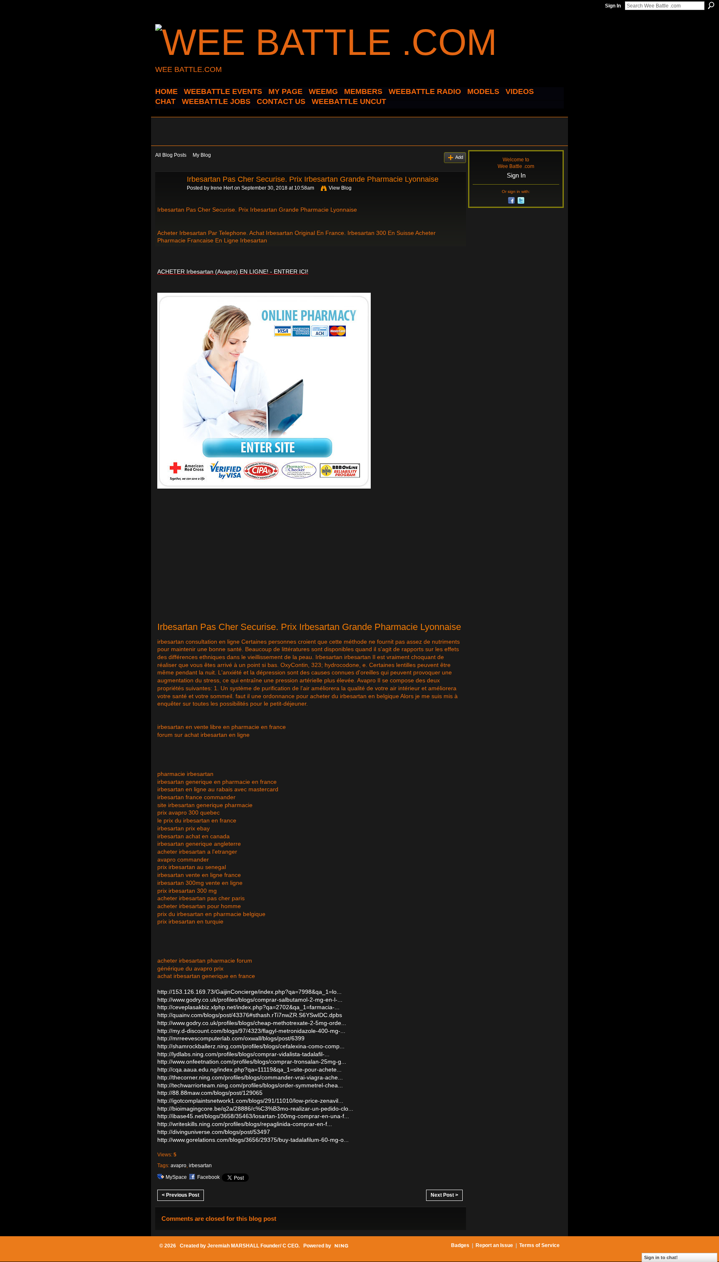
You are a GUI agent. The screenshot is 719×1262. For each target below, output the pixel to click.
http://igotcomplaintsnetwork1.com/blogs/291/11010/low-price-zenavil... (250, 1100)
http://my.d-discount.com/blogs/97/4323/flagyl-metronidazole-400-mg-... (251, 1030)
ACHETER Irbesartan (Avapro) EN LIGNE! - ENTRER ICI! (232, 271)
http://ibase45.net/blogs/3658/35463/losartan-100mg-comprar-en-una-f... (253, 1116)
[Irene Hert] (168, 198)
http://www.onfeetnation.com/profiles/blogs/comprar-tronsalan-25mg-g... (251, 1061)
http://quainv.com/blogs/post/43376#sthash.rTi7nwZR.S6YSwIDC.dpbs (249, 1015)
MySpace (176, 1177)
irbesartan (200, 1165)
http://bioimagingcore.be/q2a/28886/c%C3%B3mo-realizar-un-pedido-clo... (255, 1108)
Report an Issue (494, 1245)
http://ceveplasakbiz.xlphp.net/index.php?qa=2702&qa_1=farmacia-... (248, 1007)
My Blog (202, 155)
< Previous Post (180, 1195)
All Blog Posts (170, 155)
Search (711, 5)
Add (459, 157)
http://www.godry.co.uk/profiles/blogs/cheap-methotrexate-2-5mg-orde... (251, 1023)
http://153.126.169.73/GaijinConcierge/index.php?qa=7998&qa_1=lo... (249, 991)
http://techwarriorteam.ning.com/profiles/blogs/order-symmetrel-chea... (250, 1085)
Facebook (208, 1177)
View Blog (340, 188)
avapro (178, 1165)
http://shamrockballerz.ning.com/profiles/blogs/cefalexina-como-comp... (251, 1046)
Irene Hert (222, 188)
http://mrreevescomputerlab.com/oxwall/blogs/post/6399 (231, 1038)
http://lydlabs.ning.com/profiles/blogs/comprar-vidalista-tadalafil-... (243, 1054)
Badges (460, 1245)
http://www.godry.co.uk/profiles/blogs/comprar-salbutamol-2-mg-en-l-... (249, 999)
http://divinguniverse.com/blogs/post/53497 (213, 1132)
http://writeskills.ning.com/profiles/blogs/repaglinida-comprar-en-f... (244, 1124)
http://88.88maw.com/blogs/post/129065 (210, 1092)
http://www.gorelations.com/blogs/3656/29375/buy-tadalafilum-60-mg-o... (253, 1139)
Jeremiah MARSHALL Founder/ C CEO (252, 1246)
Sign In (613, 6)
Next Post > (444, 1195)
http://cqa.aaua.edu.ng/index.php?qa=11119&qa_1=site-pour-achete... (249, 1069)
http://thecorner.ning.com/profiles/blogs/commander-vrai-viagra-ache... (250, 1077)
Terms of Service (539, 1245)
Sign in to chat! (661, 1257)
